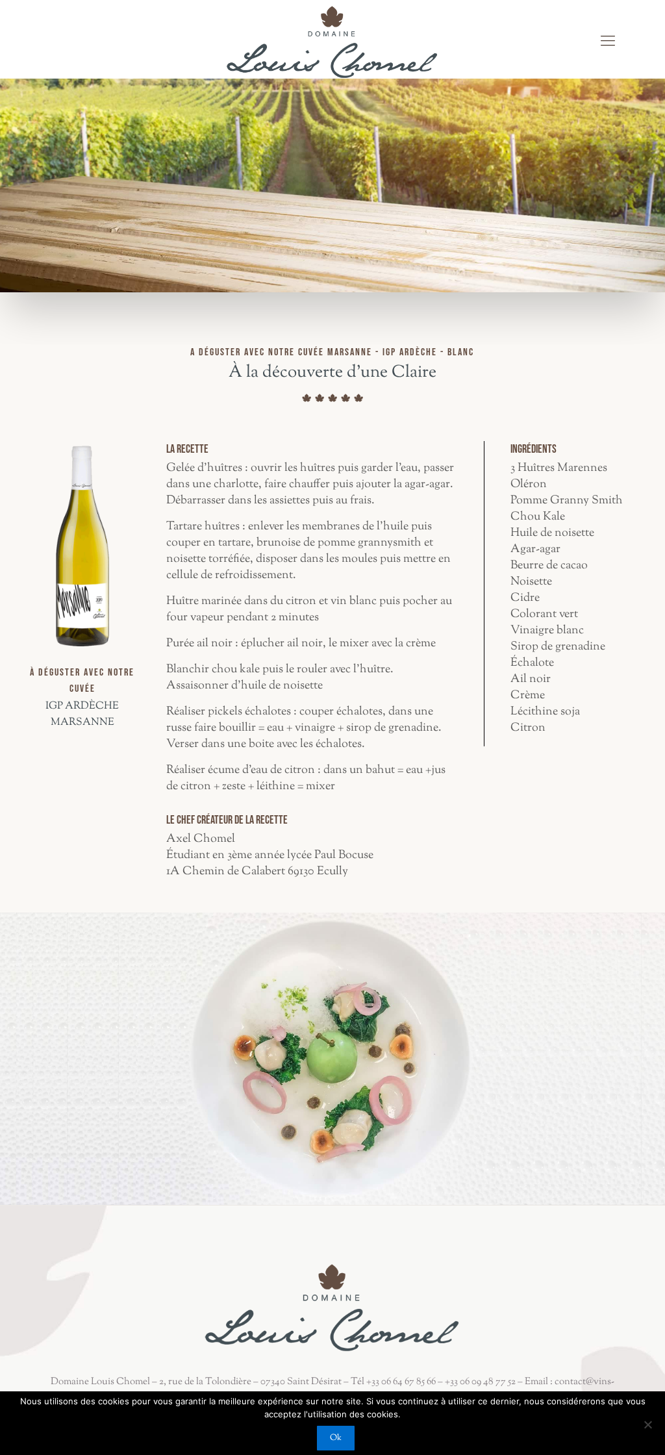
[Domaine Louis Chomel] (332, 42)
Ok (336, 1438)
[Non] (647, 1424)
